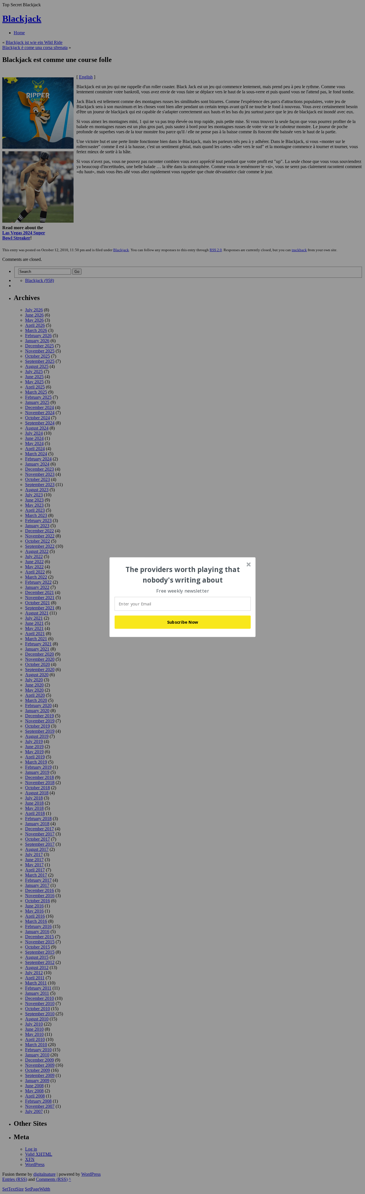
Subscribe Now (182, 622)
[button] (183, 574)
